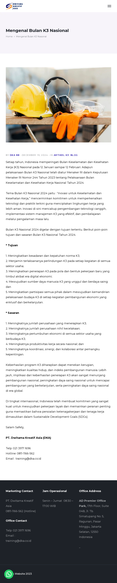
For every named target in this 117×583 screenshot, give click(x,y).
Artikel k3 (61, 155)
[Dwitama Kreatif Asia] (14, 6)
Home (9, 36)
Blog (74, 155)
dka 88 (15, 155)
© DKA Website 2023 (19, 573)
